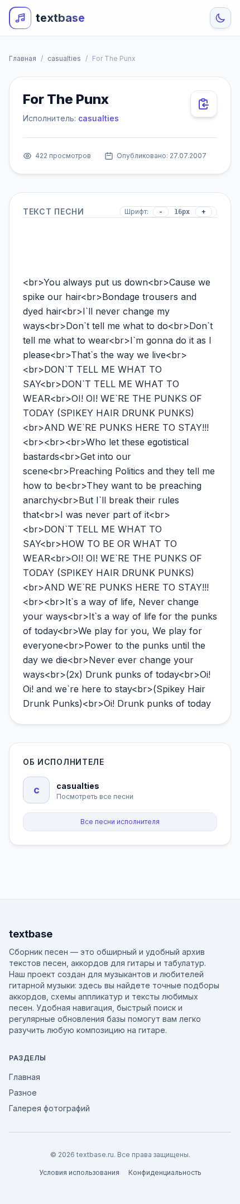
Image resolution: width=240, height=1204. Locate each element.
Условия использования (79, 1172)
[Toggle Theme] (220, 17)
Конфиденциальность (164, 1172)
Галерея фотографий (49, 1108)
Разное (23, 1092)
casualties (64, 58)
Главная (22, 58)
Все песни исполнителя (120, 821)
